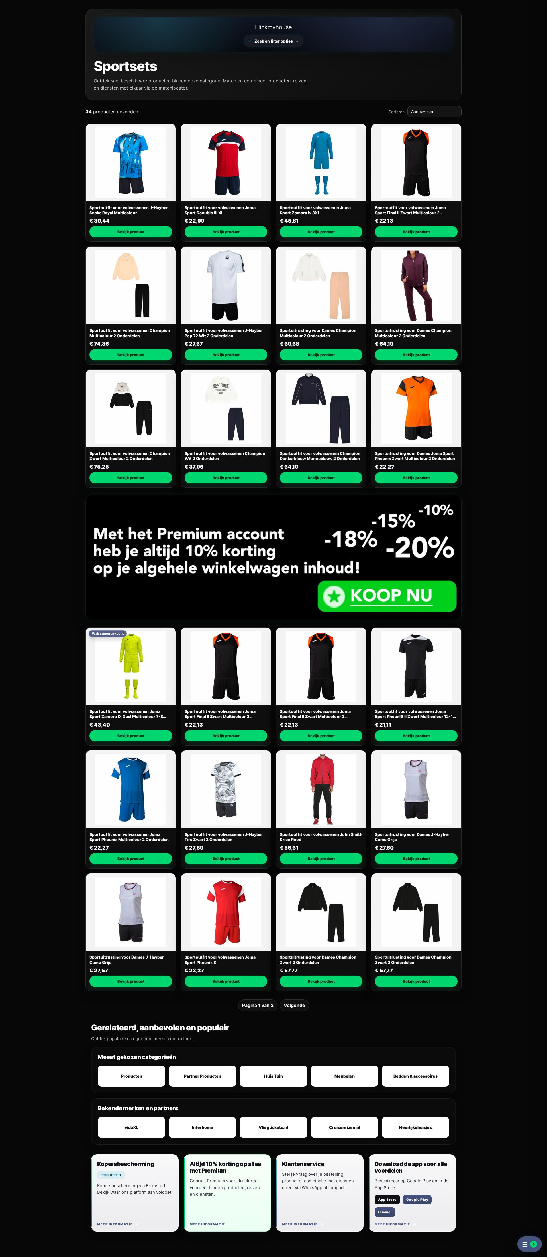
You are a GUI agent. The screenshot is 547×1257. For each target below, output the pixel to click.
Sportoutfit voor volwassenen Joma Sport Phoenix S (220, 960)
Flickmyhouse (273, 27)
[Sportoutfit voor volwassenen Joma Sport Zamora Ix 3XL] (321, 162)
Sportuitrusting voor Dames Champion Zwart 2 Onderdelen (318, 960)
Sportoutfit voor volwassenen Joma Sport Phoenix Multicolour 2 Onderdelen (129, 837)
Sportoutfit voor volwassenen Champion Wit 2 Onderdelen (225, 456)
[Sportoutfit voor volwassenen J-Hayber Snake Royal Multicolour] (131, 162)
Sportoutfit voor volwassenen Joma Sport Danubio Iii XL (220, 210)
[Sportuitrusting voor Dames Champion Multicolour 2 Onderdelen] (321, 285)
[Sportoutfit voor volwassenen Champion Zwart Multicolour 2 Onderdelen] (131, 408)
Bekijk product (130, 231)
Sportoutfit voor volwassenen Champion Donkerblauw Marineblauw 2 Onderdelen (320, 456)
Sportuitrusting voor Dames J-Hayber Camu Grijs (412, 837)
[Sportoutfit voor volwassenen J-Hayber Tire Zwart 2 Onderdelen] (226, 789)
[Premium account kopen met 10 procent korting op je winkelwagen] (273, 557)
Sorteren (397, 111)
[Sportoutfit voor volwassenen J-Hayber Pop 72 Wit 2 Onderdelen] (226, 285)
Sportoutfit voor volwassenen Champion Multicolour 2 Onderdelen (129, 333)
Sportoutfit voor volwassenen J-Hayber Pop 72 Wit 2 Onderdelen (224, 333)
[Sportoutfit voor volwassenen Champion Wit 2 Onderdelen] (226, 408)
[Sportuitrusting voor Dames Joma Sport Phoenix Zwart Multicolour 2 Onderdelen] (416, 408)
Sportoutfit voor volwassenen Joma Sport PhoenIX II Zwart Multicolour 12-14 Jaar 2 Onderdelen (415, 714)
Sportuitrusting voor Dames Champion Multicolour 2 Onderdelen (318, 333)
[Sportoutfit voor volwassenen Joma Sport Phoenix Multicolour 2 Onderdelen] (131, 789)
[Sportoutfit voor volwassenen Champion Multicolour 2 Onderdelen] (131, 285)
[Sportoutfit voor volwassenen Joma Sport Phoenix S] (226, 912)
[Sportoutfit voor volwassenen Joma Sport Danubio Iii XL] (226, 162)
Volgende (294, 1005)
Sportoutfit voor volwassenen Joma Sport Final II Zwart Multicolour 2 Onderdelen (410, 210)
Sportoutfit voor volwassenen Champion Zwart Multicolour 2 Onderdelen (129, 456)
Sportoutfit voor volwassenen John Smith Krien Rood (321, 837)
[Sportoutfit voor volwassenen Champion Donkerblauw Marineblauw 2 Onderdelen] (321, 408)
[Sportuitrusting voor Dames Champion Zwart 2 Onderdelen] (321, 912)
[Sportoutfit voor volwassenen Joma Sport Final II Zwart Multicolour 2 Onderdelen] (416, 162)
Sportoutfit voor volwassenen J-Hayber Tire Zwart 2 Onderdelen (224, 837)
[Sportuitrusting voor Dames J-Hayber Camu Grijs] (416, 789)
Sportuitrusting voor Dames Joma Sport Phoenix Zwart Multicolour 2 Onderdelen (415, 456)
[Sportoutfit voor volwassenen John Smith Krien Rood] (321, 789)
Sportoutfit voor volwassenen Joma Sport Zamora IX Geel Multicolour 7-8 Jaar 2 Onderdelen (126, 714)
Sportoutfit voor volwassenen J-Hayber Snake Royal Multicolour (128, 210)
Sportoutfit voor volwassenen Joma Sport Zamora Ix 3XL (315, 210)
